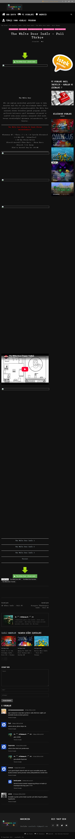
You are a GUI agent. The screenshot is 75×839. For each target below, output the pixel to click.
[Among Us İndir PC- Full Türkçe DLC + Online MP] (25, 641)
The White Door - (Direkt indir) (25, 62)
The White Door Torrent (8, 581)
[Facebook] (62, 1)
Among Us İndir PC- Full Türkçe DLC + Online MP (25, 653)
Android (42, 14)
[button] (71, 14)
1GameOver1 (56, 145)
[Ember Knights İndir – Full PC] (62, 172)
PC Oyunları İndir (15, 25)
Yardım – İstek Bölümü (50, 1)
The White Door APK (15, 579)
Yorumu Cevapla (12, 717)
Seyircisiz (11, 745)
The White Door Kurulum (29, 579)
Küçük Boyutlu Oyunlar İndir (35, 29)
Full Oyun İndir (28, 25)
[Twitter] (68, 1)
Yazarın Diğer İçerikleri (29, 633)
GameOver (56, 159)
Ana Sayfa (10, 14)
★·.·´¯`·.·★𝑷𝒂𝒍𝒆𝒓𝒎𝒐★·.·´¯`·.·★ (24, 617)
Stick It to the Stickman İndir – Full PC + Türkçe (7, 653)
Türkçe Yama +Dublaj (15, 20)
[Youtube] (72, 1)
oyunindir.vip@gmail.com (38, 826)
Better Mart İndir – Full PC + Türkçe (40, 653)
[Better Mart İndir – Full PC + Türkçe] (41, 641)
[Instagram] (65, 1)
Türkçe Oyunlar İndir (60, 29)
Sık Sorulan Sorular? (62, 833)
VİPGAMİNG (56, 194)
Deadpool (55, 131)
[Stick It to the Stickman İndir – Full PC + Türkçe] (8, 641)
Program (32, 20)
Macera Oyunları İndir (49, 29)
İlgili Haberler (8, 633)
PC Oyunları (27, 14)
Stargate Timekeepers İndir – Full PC (40, 606)
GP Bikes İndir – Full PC (12, 605)
